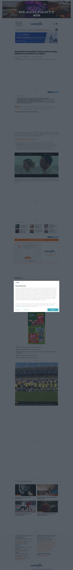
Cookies (22, 306)
